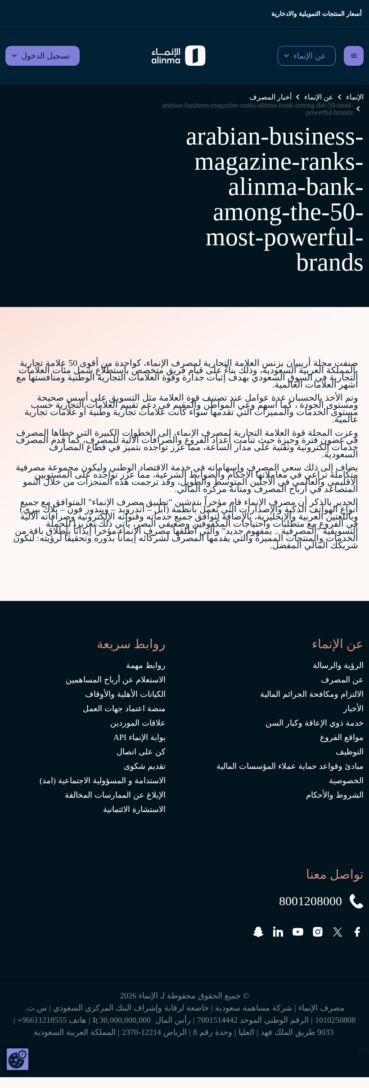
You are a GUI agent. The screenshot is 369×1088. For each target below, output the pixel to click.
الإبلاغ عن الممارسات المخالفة (115, 794)
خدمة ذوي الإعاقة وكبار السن (315, 722)
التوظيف (350, 751)
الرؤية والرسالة (338, 665)
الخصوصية (346, 780)
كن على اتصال (141, 751)
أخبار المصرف (270, 97)
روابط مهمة (146, 665)
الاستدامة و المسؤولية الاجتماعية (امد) (103, 780)
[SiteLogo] (179, 55)
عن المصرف (342, 679)
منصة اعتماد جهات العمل (124, 708)
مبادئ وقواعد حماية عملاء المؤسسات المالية (290, 766)
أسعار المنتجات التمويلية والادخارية (316, 13)
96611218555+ (42, 1020)
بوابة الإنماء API (139, 737)
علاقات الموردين (138, 722)
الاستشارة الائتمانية (134, 809)
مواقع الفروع (342, 737)
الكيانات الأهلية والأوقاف (125, 694)
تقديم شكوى (145, 766)
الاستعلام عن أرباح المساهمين (116, 679)
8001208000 (310, 901)
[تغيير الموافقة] (17, 1059)
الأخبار (353, 708)
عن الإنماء (318, 97)
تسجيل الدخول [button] (45, 55)
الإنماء (355, 97)
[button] (307, 56)
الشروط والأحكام (335, 794)
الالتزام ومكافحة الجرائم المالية (312, 694)
